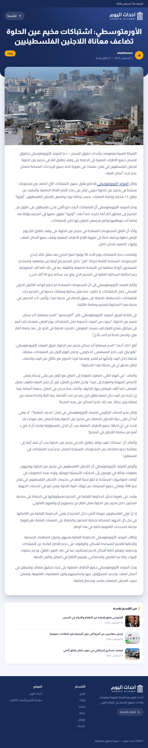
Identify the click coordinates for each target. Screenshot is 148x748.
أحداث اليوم (35, 693)
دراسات (81, 725)
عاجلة (82, 713)
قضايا (82, 706)
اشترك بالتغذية (128, 711)
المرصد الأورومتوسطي (113, 183)
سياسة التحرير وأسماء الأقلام (26, 700)
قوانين (81, 719)
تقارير (82, 693)
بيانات (82, 700)
